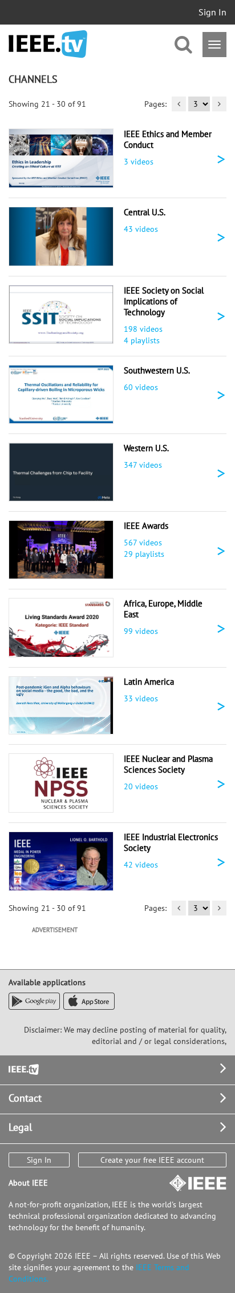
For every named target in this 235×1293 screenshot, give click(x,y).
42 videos (141, 865)
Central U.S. (144, 212)
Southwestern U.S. (157, 370)
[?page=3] (219, 104)
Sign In (212, 12)
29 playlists (144, 554)
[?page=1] (179, 104)
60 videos (141, 387)
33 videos (141, 698)
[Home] (48, 44)
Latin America (149, 681)
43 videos (141, 229)
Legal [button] (20, 1127)
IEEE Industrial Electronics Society (171, 842)
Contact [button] (25, 1098)
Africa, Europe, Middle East (163, 609)
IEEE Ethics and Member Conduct (168, 139)
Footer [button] (23, 1068)
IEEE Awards (146, 525)
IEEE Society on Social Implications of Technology (164, 301)
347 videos (143, 465)
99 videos (141, 631)
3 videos (138, 161)
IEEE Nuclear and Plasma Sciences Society (168, 764)
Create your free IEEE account (152, 1160)
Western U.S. (146, 448)
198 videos (143, 329)
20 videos (141, 786)
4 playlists (142, 340)
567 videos (143, 542)
